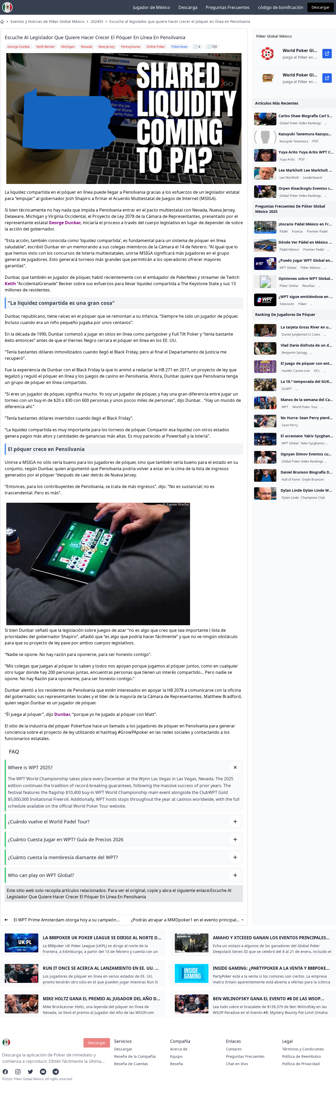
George (56, 222)
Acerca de (178, 1048)
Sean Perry (290, 425)
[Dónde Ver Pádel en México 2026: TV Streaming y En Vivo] (265, 245)
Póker (302, 304)
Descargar (321, 7)
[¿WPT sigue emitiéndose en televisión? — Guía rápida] (265, 300)
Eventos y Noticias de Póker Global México (47, 21)
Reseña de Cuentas (131, 1063)
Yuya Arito (287, 159)
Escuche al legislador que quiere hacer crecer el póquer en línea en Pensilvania (179, 21)
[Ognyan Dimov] (265, 457)
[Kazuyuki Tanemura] (265, 137)
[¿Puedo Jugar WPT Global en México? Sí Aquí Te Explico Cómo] (265, 263)
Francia (297, 231)
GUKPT (287, 389)
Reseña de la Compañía (135, 1056)
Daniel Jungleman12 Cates (301, 334)
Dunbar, (73, 222)
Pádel (284, 231)
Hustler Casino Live (296, 371)
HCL (327, 334)
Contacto (234, 1048)
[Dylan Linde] (265, 493)
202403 (97, 21)
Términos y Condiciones (303, 1048)
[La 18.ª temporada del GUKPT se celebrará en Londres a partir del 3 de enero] (265, 384)
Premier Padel (317, 231)
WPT (285, 407)
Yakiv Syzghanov (312, 443)
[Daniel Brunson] (265, 475)
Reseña (176, 1063)
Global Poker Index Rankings (300, 123)
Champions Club (313, 498)
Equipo (176, 1056)
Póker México (310, 268)
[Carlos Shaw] (265, 119)
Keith (10, 283)
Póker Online (289, 286)
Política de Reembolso (301, 1056)
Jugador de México (151, 7)
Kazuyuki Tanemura (294, 141)
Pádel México (289, 250)
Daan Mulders (321, 353)
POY (315, 141)
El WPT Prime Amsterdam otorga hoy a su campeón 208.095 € (65, 920)
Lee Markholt (289, 178)
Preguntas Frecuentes (228, 7)
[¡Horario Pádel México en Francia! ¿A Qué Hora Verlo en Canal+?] (265, 227)
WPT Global (288, 268)
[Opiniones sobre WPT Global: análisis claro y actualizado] (265, 281)
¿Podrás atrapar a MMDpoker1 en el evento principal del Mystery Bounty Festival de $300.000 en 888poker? (183, 920)
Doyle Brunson (313, 480)
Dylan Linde (290, 498)
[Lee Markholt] (265, 173)
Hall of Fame (291, 480)
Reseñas (308, 286)
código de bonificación (280, 7)
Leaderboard (312, 178)
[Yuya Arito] (265, 155)
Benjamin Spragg (294, 353)
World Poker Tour (305, 407)
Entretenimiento (322, 304)
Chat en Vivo (237, 1063)
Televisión (287, 304)
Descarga (187, 7)
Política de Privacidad (301, 1063)
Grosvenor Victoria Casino (315, 389)
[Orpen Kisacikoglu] (265, 191)
